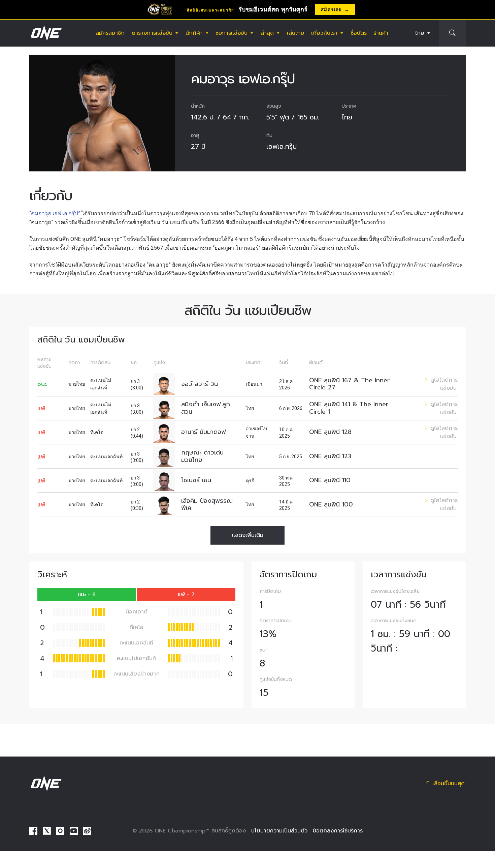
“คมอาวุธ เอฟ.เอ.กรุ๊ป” (55, 213)
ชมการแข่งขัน (232, 33)
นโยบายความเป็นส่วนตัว (279, 831)
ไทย (419, 33)
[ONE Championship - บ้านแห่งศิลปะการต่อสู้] (45, 33)
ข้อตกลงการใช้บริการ (338, 831)
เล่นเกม (295, 33)
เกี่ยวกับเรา (324, 33)
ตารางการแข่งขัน (152, 33)
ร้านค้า (380, 33)
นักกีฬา (194, 33)
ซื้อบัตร (359, 33)
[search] (452, 33)
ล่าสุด (267, 33)
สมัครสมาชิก (110, 33)
